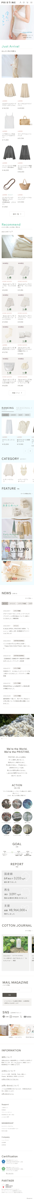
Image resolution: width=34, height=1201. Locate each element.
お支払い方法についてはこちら (10, 1079)
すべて (5, 603)
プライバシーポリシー (7, 1112)
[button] (27, 2)
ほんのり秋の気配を (9, 51)
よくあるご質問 (5, 1117)
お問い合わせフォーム (8, 1094)
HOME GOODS (7, 281)
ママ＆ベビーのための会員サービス (10, 1128)
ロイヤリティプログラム (7, 1126)
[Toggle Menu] (31, 2)
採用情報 (4, 1145)
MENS (27, 415)
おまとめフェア (7, 232)
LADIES (4, 101)
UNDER (13, 415)
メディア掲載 (22, 603)
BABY (20, 415)
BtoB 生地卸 (4, 1131)
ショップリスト (5, 1140)
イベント (12, 603)
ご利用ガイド (5, 1107)
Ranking (8, 408)
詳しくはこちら (9, 1173)
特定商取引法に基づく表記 (8, 1114)
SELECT (10, 194)
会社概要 (4, 1142)
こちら (18, 1062)
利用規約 (4, 1110)
